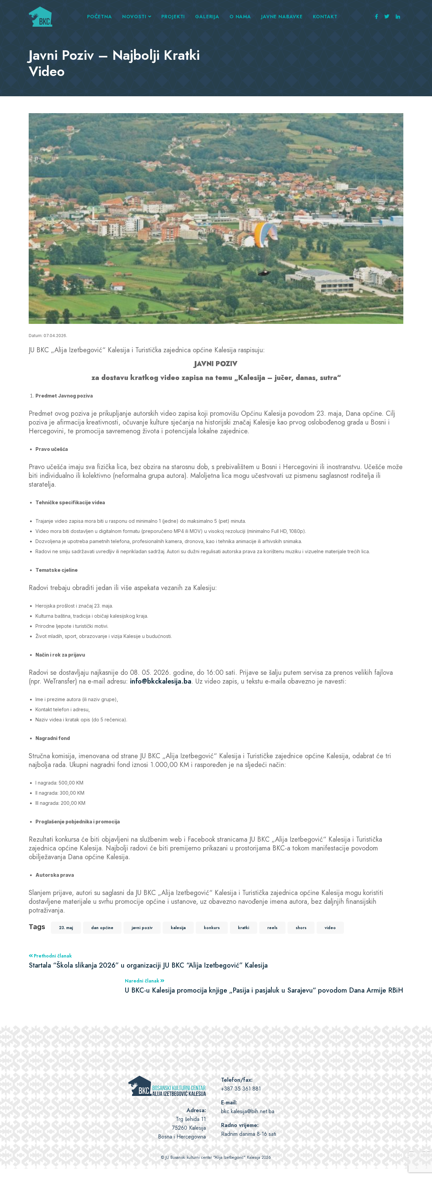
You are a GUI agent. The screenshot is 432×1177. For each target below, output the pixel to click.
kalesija (178, 928)
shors (301, 928)
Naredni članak (264, 986)
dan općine (102, 928)
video (330, 928)
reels (272, 928)
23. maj (66, 928)
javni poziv (142, 928)
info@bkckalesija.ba (160, 681)
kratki (243, 928)
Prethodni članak (148, 961)
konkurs (212, 928)
